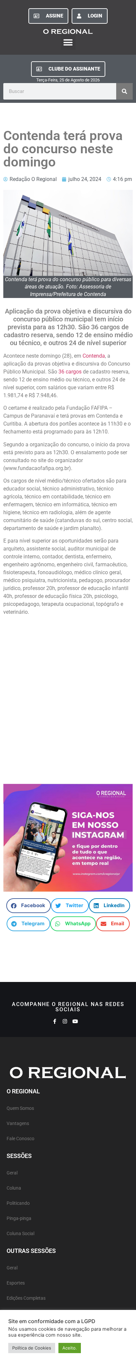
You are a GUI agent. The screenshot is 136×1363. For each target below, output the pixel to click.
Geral (12, 1173)
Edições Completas (26, 1298)
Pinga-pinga (19, 1218)
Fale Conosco (20, 1138)
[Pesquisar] (124, 91)
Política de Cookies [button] (31, 1347)
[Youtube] (75, 1021)
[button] (68, 42)
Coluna (14, 1188)
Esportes (16, 1283)
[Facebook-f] (54, 1021)
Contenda (94, 356)
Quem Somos (20, 1108)
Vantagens (18, 1123)
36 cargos (70, 372)
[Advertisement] (68, 697)
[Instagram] (64, 1021)
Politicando (18, 1203)
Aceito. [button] (69, 1347)
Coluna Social (20, 1233)
